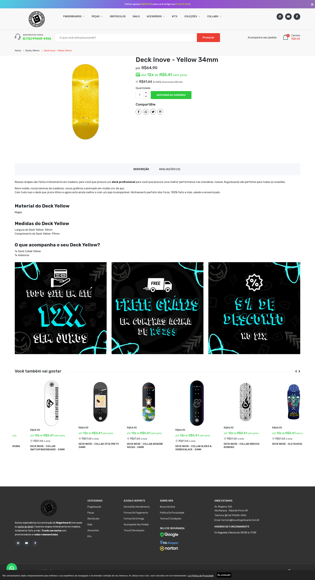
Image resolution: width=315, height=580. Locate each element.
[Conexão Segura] (169, 542)
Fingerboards (72, 16)
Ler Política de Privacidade (200, 575)
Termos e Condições (170, 518)
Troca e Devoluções (134, 530)
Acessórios (154, 16)
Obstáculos (118, 16)
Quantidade (143, 88)
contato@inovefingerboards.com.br (240, 520)
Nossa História (167, 506)
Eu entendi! (224, 575)
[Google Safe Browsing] (169, 535)
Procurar (208, 37)
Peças (96, 16)
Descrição (141, 169)
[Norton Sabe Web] (169, 548)
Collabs (213, 16)
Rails (136, 16)
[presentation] (295, 371)
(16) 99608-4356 (236, 515)
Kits (174, 16)
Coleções (190, 16)
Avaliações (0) (169, 169)
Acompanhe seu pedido (262, 37)
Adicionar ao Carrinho (171, 95)
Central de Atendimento (137, 506)
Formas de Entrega (134, 518)
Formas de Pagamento (136, 512)
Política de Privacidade (172, 512)
